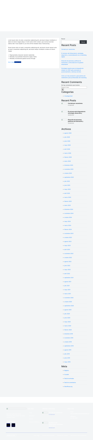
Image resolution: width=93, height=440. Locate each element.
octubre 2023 (68, 237)
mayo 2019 (67, 362)
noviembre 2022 (68, 253)
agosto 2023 (67, 241)
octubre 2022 (68, 257)
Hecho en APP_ (11, 435)
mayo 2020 (67, 321)
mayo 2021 (67, 289)
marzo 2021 (67, 293)
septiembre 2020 (69, 305)
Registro (66, 370)
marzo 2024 (67, 225)
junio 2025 (67, 185)
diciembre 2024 (68, 209)
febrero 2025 (68, 201)
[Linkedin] (13, 425)
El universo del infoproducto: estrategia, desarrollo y (56, 424)
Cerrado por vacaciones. (68, 49)
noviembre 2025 (68, 169)
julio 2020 (67, 313)
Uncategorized (68, 96)
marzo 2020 (67, 325)
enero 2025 (67, 205)
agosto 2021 (67, 281)
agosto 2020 (67, 309)
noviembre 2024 (68, 213)
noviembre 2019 (68, 338)
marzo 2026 (67, 153)
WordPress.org (68, 386)
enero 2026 (67, 161)
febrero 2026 (68, 157)
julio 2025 (67, 181)
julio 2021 (67, 285)
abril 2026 (67, 149)
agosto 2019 (67, 350)
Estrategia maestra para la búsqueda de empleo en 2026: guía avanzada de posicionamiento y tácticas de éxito (72, 70)
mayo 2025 (67, 189)
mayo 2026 (67, 145)
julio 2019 (67, 354)
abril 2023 (67, 249)
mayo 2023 (67, 245)
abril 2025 (67, 193)
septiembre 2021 (69, 277)
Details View (17, 62)
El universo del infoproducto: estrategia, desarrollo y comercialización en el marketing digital (73, 55)
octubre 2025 (68, 173)
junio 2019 (67, 358)
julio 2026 (67, 137)
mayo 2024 (67, 221)
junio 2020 (67, 317)
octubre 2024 (68, 217)
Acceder (66, 374)
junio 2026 (67, 141)
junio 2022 (67, 265)
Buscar (63, 38)
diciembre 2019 (68, 334)
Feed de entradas (69, 378)
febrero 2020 (68, 330)
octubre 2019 (68, 342)
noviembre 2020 (68, 297)
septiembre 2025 (69, 177)
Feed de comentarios (70, 382)
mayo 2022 (67, 269)
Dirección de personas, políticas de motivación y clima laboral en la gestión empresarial (72, 62)
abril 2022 (67, 273)
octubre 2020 (68, 301)
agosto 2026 (67, 133)
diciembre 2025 (68, 165)
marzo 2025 (67, 197)
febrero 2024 (68, 229)
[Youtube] (8, 425)
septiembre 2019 (69, 346)
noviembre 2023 (68, 233)
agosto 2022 (67, 261)
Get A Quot (11, 62)
